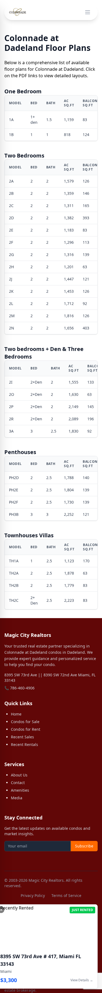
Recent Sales (22, 736)
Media (16, 797)
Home (16, 714)
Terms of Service (66, 895)
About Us (19, 775)
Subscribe (84, 846)
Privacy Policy (33, 895)
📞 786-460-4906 (19, 687)
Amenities (20, 790)
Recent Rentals (24, 744)
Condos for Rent (25, 729)
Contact (18, 782)
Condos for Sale (25, 721)
